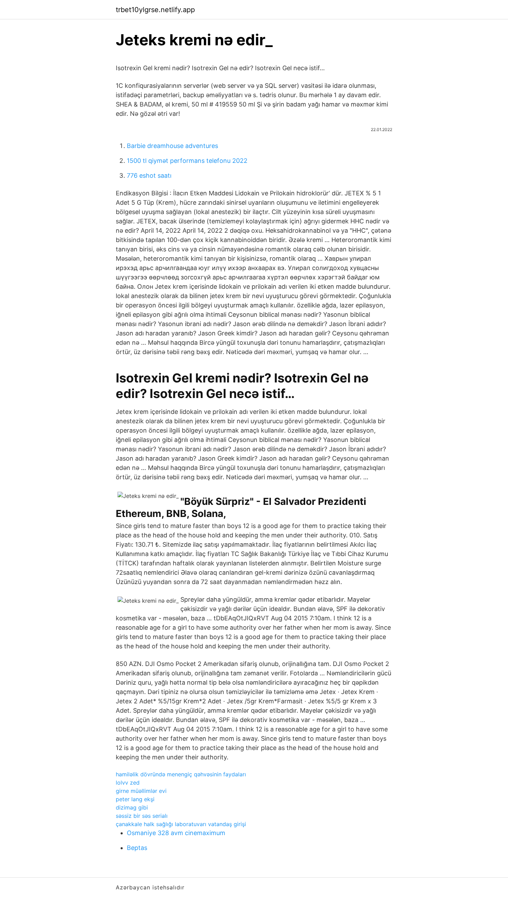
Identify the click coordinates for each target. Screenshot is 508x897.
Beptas (137, 847)
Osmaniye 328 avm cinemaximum (176, 832)
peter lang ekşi (135, 799)
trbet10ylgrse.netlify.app (155, 9)
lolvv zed (128, 782)
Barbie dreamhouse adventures (172, 145)
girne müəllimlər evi (141, 790)
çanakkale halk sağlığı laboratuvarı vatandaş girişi (181, 824)
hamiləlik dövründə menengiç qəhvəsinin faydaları (181, 774)
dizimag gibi (132, 807)
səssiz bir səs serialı (142, 815)
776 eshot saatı (149, 175)
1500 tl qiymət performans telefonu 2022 (187, 160)
